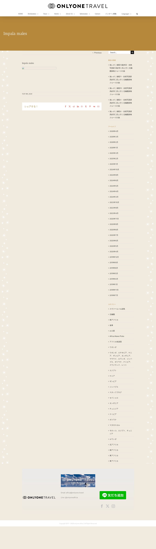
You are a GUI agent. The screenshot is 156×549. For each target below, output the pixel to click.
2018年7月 (114, 295)
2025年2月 (114, 158)
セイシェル (114, 398)
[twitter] (107, 506)
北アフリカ (114, 444)
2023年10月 (114, 202)
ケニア (112, 376)
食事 (111, 325)
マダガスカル (115, 425)
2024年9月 (114, 175)
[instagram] (113, 506)
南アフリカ (114, 320)
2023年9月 (114, 208)
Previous (98, 53)
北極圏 (112, 314)
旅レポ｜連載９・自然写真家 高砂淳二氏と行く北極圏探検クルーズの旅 (121, 103)
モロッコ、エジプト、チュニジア (121, 432)
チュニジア (114, 409)
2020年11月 (114, 219)
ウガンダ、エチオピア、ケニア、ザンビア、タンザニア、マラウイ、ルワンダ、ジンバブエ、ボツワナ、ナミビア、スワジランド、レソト (121, 359)
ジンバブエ (114, 387)
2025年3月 (114, 153)
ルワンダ (113, 439)
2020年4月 (114, 251)
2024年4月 (114, 191)
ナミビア (113, 414)
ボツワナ (113, 420)
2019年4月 (114, 279)
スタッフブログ (116, 392)
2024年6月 (114, 180)
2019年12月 (114, 257)
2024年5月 (114, 186)
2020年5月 (114, 246)
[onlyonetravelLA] (78, 475)
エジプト (113, 370)
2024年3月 (114, 197)
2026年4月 (114, 131)
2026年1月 (114, 148)
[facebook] (102, 506)
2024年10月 (114, 169)
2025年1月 (114, 164)
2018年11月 (114, 290)
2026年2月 (114, 142)
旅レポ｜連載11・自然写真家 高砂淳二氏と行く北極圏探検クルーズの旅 (121, 79)
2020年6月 (114, 241)
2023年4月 (114, 213)
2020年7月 (114, 235)
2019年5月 (114, 273)
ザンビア (113, 381)
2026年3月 (114, 137)
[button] (137, 14)
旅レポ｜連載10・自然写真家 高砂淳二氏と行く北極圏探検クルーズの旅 (121, 91)
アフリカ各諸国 (116, 342)
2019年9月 (114, 262)
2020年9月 (114, 224)
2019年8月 (114, 268)
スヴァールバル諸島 (117, 309)
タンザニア (114, 403)
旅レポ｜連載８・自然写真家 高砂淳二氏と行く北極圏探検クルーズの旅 (121, 114)
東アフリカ (114, 455)
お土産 (112, 331)
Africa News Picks (117, 336)
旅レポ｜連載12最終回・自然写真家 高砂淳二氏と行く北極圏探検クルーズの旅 (121, 68)
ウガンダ (113, 347)
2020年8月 (114, 230)
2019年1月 (114, 284)
